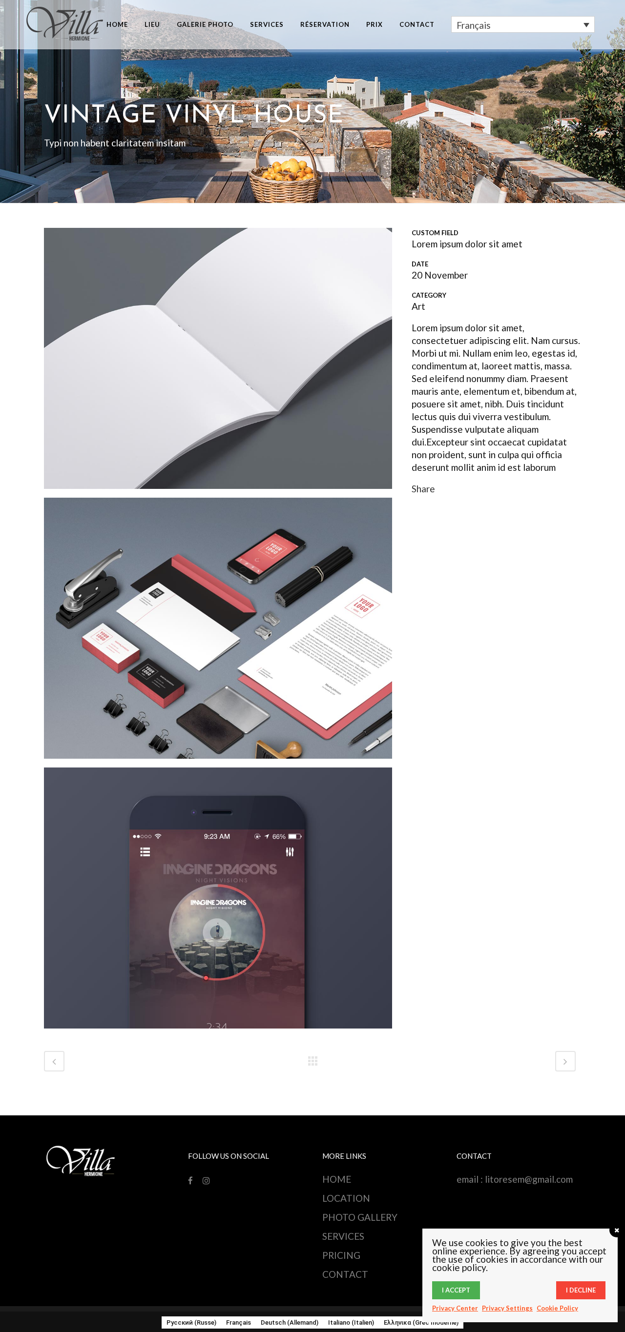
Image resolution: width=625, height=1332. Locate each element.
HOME (336, 1179)
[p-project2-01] (218, 361)
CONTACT (345, 1274)
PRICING (341, 1255)
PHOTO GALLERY (359, 1217)
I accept (456, 1290)
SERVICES (343, 1236)
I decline (581, 1290)
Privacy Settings (507, 1308)
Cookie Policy (557, 1308)
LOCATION (346, 1198)
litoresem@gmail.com (529, 1179)
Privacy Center (455, 1308)
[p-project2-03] (218, 901)
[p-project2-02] (218, 631)
